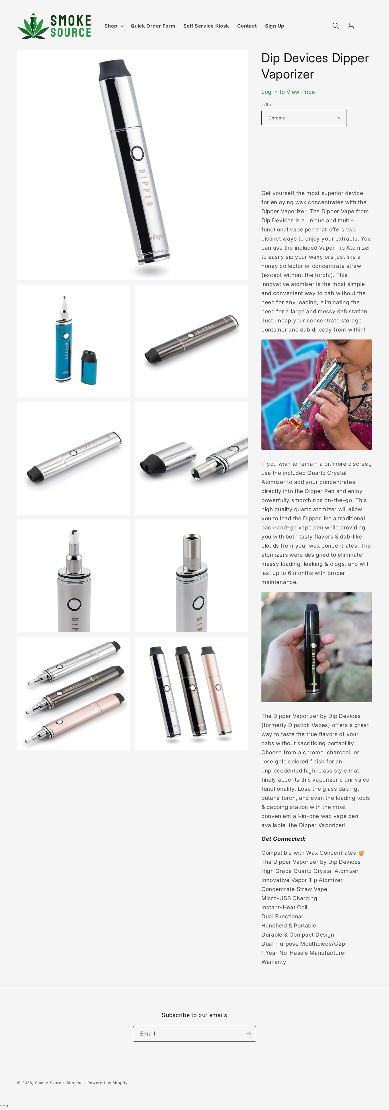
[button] (114, 26)
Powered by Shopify (107, 1082)
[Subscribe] (248, 1034)
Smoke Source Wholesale (60, 1082)
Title (266, 104)
